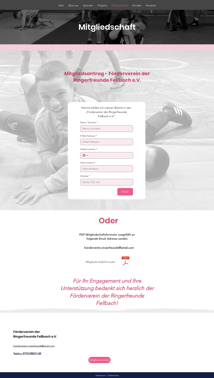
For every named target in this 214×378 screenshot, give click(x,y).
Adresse (85, 176)
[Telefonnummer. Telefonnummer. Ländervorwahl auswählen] (85, 155)
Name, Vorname (89, 122)
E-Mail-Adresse (88, 135)
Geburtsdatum (88, 162)
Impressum (100, 375)
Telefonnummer (88, 149)
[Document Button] (125, 262)
